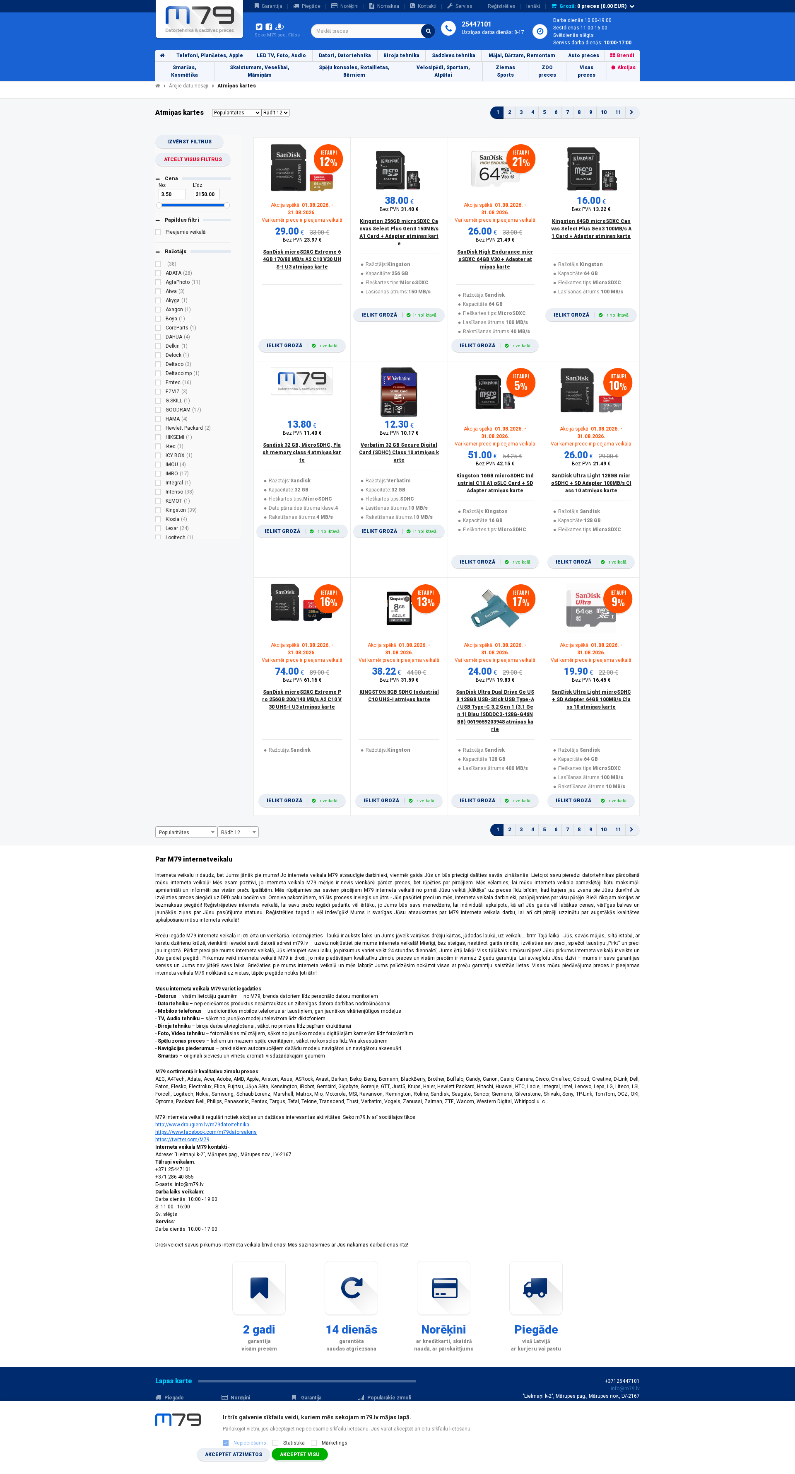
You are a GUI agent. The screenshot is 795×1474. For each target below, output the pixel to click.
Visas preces (586, 71)
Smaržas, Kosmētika (184, 71)
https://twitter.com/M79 (182, 1139)
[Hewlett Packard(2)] (158, 429)
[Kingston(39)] (158, 511)
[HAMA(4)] (158, 420)
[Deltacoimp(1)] (158, 374)
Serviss (463, 6)
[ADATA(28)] (158, 274)
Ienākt (533, 6)
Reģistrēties (502, 6)
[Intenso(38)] (158, 493)
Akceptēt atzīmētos (233, 1454)
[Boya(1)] (158, 320)
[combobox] (373, 31)
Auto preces (583, 55)
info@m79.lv (625, 1389)
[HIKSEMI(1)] (158, 438)
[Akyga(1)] (158, 302)
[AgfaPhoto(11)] (158, 283)
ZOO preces (547, 71)
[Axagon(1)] (158, 311)
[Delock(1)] (158, 356)
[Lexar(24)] (158, 529)
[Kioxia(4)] (158, 520)
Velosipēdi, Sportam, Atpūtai (443, 71)
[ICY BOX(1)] (158, 457)
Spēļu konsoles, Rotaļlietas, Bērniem (354, 71)
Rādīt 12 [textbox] (230, 832)
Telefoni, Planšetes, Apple (209, 55)
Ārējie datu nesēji (188, 86)
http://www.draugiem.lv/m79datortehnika (202, 1125)
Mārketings (334, 1443)
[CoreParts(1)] (158, 329)
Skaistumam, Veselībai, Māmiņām (259, 71)
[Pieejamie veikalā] (158, 233)
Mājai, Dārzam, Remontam (522, 55)
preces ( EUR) (593, 6)
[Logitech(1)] (158, 539)
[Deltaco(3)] (158, 365)
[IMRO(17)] (158, 475)
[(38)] (158, 265)
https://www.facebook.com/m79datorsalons (206, 1132)
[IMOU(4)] (158, 466)
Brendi (625, 55)
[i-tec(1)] (158, 447)
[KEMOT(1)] (158, 502)
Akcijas (626, 67)
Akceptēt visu (300, 1454)
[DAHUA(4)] (158, 338)
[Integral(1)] (158, 484)
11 (618, 112)
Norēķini (349, 6)
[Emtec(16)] (158, 384)
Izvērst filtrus (189, 142)
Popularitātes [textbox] (174, 832)
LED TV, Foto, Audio (281, 55)
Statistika (294, 1443)
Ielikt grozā (302, 346)
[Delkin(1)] (158, 347)
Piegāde (311, 6)
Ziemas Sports (505, 71)
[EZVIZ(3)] (158, 393)
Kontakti (427, 6)
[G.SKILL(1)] (158, 402)
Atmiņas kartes (236, 86)
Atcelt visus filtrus (193, 159)
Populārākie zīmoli (389, 1398)
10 (604, 112)
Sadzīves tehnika (453, 55)
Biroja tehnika (401, 55)
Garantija (272, 6)
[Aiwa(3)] (158, 292)
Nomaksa (388, 6)
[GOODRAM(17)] (158, 411)
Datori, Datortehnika (345, 55)
